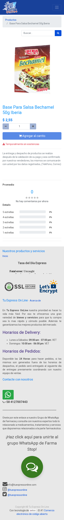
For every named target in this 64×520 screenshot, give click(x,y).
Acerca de (35, 300)
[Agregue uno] (33, 126)
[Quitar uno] (6, 126)
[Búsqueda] (58, 33)
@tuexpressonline (17, 490)
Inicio (5, 256)
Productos (10, 19)
